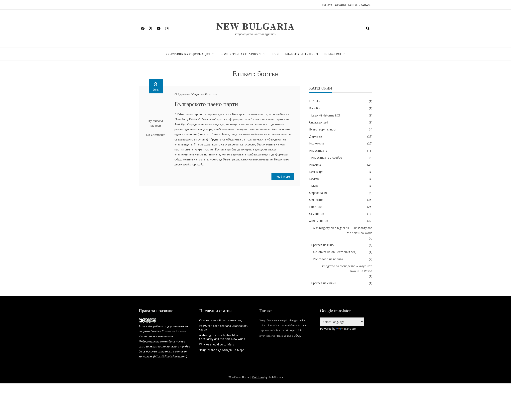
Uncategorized (318, 122)
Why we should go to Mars (216, 344)
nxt (286, 330)
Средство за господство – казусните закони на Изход (347, 268)
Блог (275, 54)
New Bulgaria (255, 26)
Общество (197, 94)
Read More (282, 176)
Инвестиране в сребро (326, 157)
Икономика (317, 143)
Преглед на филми (323, 283)
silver (262, 335)
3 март (262, 320)
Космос (314, 178)
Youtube (288, 335)
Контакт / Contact (359, 4)
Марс (314, 185)
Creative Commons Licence (168, 331)
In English (332, 54)
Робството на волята (328, 259)
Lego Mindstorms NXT (326, 115)
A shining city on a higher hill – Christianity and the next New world (342, 230)
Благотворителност (301, 54)
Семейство (316, 214)
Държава (184, 94)
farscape (302, 325)
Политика (211, 94)
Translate (350, 328)
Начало (327, 4)
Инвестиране (318, 150)
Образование (318, 193)
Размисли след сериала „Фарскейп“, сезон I (223, 327)
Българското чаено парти (206, 104)
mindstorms (277, 330)
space (269, 335)
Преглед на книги (323, 245)
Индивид (315, 164)
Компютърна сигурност (241, 54)
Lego (261, 330)
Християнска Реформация (188, 54)
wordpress (277, 335)
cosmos (283, 325)
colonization (272, 325)
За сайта (340, 4)
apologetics (283, 320)
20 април (272, 320)
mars (267, 330)
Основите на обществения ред (334, 252)
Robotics (315, 108)
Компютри (316, 171)
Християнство (318, 221)
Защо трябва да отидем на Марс (221, 350)
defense (292, 325)
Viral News (258, 377)
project (293, 330)
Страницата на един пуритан (255, 34)
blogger (294, 320)
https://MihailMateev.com (170, 356)
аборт (298, 335)
